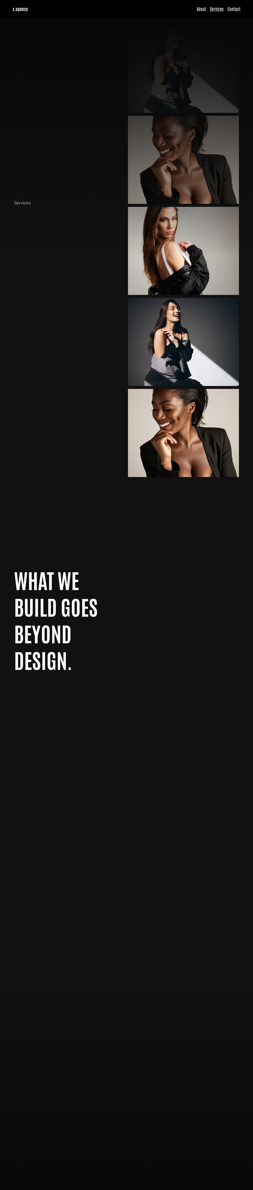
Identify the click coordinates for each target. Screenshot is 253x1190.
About (201, 9)
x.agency (20, 9)
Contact (234, 9)
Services (217, 9)
